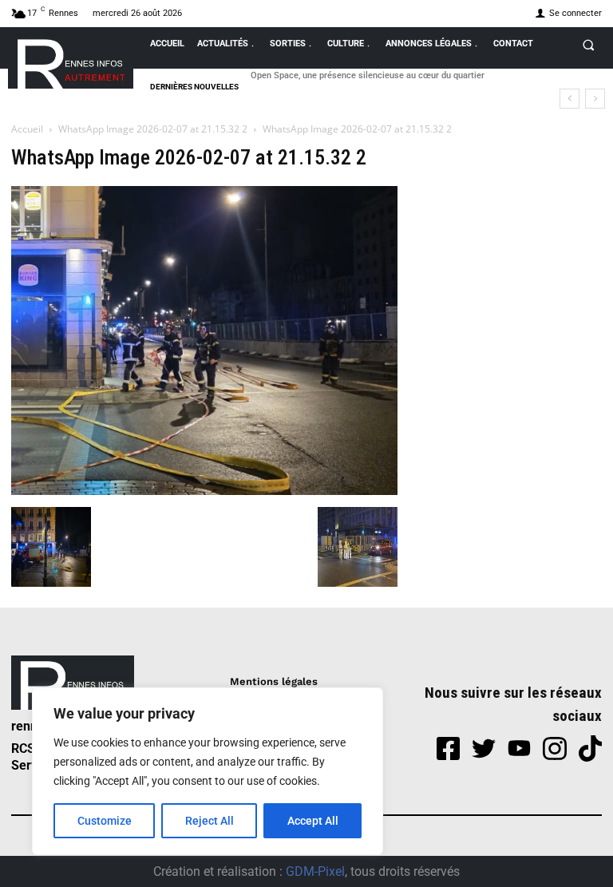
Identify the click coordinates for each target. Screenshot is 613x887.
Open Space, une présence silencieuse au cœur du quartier (367, 75)
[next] (595, 99)
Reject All (209, 820)
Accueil (27, 129)
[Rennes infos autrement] (70, 61)
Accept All (312, 820)
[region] (207, 771)
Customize (104, 820)
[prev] (569, 99)
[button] (588, 44)
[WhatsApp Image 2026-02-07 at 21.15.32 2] (204, 490)
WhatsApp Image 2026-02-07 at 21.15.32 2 (152, 129)
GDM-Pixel (315, 871)
